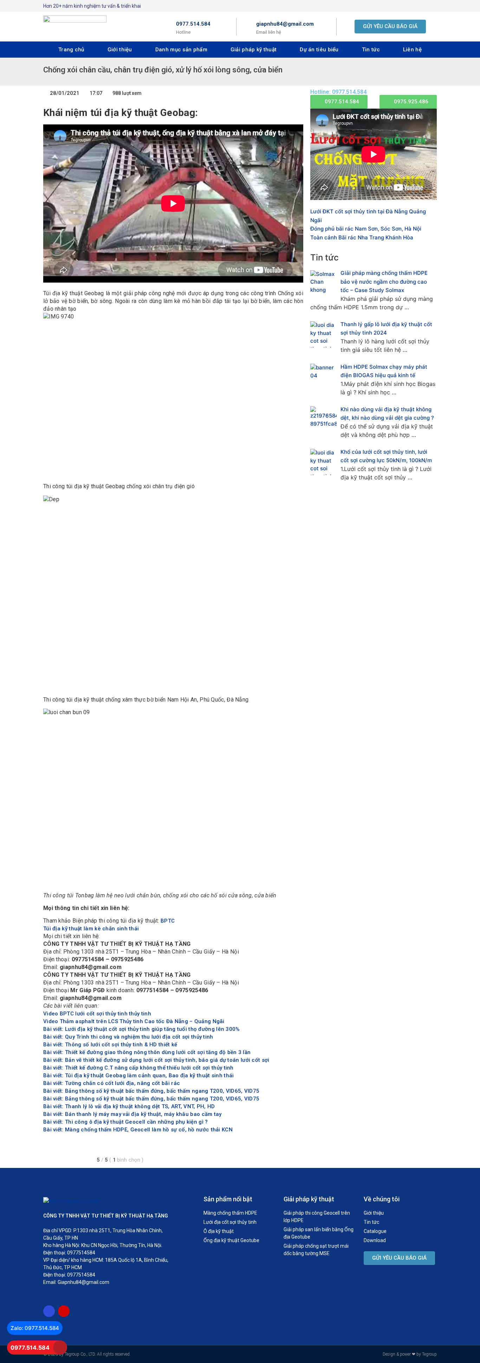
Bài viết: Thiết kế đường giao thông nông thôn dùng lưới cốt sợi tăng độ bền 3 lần (147, 1052)
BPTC (168, 921)
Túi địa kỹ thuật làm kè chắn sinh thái (91, 928)
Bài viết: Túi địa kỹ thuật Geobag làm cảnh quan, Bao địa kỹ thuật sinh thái (138, 1075)
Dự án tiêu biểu (319, 49)
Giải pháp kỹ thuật (254, 49)
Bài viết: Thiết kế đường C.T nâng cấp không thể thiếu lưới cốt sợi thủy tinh (138, 1068)
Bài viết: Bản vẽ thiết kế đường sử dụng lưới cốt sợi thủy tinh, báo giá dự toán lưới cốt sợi (156, 1060)
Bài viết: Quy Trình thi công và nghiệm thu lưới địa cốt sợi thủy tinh (128, 1037)
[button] (390, 26)
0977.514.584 (193, 24)
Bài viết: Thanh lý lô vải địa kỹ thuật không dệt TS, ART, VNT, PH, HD (129, 1106)
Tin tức (371, 49)
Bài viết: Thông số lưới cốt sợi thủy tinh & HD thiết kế (110, 1044)
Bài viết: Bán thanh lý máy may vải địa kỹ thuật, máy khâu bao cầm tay (132, 1114)
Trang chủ (71, 49)
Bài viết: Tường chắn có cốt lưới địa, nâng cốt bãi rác (111, 1083)
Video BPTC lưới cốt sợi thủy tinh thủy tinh (97, 1013)
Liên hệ (412, 49)
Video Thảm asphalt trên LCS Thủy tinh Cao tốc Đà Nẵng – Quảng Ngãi (134, 1021)
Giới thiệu (120, 49)
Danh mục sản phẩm (181, 49)
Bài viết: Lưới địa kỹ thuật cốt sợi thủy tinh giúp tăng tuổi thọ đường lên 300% (141, 1029)
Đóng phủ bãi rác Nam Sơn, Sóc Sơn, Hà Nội (365, 228)
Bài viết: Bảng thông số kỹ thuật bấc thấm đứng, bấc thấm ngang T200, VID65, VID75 (151, 1091)
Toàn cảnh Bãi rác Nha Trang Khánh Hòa (361, 237)
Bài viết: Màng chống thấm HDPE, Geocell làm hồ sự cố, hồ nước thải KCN (138, 1129)
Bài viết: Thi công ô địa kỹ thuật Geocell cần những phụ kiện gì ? (125, 1122)
